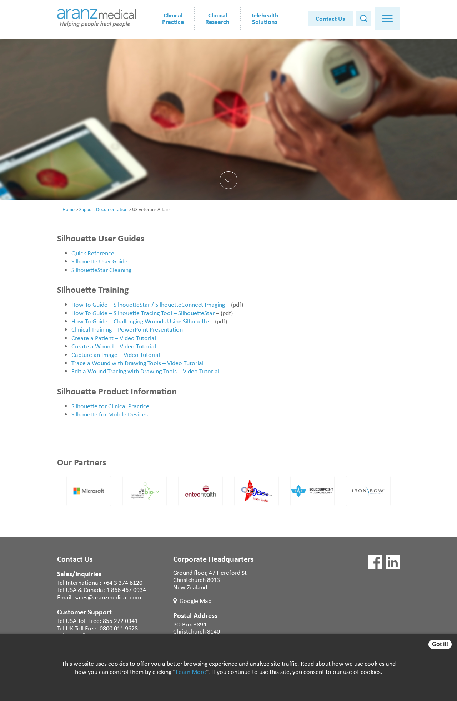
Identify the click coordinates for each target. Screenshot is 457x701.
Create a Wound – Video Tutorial (113, 346)
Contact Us (330, 18)
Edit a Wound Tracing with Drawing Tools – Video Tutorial (145, 371)
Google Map (195, 600)
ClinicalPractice (173, 18)
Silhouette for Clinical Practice (110, 405)
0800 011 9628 (119, 628)
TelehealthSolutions (264, 18)
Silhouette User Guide (99, 261)
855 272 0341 (120, 620)
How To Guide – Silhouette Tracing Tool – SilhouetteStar (143, 312)
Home (68, 209)
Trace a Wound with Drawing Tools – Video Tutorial (137, 362)
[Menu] (387, 18)
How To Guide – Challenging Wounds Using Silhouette (140, 321)
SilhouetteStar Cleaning (101, 269)
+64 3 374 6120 (122, 582)
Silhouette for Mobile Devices (109, 414)
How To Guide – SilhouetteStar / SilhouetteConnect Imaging (148, 304)
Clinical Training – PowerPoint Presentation (127, 329)
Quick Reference (92, 253)
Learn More (191, 671)
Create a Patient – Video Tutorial (113, 337)
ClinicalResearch (217, 18)
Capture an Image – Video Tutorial (115, 354)
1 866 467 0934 (126, 589)
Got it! (440, 644)
